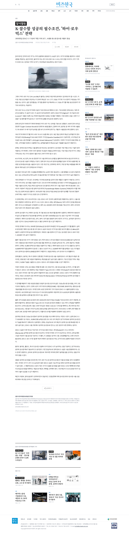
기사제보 (35, 519)
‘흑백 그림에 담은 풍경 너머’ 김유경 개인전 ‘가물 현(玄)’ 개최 (94, 151)
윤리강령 (29, 519)
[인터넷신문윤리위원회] (112, 519)
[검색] (19, 4)
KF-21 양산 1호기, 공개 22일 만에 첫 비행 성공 (93, 102)
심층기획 (35, 11)
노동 (64, 11)
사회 (82, 11)
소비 (70, 11)
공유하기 (49, 388)
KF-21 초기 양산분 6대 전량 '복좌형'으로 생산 (93, 117)
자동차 (76, 11)
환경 (88, 11)
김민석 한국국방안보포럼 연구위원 (24, 42)
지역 (93, 11)
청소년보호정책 (73, 519)
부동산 (53, 11)
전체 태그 (94, 519)
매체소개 (23, 519)
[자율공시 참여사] (114, 526)
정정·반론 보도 (82, 519)
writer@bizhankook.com (22, 406)
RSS (89, 519)
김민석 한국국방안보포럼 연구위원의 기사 (26, 446)
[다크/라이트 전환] (15, 5)
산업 (41, 11)
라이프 (99, 11)
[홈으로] (15, 521)
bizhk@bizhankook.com (81, 526)
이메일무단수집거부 (63, 519)
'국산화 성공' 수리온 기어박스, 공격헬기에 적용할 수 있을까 (93, 85)
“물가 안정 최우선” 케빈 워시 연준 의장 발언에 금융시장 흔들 (94, 136)
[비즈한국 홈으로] (64, 4)
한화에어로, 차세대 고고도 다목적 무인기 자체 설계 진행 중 (93, 67)
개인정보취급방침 (52, 519)
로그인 (112, 4)
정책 (59, 11)
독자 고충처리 (43, 519)
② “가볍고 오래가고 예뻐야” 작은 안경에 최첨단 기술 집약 (92, 168)
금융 (47, 11)
